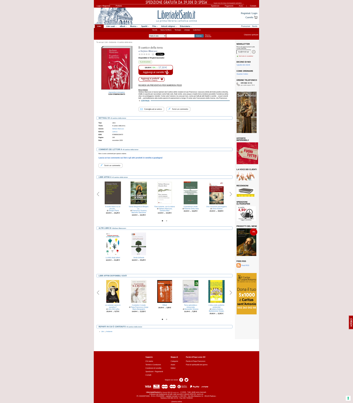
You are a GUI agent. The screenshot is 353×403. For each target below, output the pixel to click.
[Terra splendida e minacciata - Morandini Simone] (191, 291)
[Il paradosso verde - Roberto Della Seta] (191, 193)
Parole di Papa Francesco (195, 361)
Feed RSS (241, 261)
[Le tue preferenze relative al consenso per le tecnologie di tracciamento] (348, 398)
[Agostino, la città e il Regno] (246, 242)
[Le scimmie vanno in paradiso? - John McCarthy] (112, 291)
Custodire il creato (139, 305)
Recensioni (242, 186)
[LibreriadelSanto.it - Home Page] (176, 16)
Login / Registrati (103, 6)
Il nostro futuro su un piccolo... (112, 207)
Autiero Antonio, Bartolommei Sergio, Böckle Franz (216, 311)
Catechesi (197, 30)
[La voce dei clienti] (245, 176)
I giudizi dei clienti (243, 65)
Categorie (174, 361)
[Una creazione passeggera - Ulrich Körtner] (216, 193)
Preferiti (119, 6)
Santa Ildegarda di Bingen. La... (139, 207)
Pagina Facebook (181, 379)
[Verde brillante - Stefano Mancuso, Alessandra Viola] (138, 244)
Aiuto (241, 6)
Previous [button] (98, 194)
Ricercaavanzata (208, 35)
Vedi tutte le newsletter (246, 56)
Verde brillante (138, 258)
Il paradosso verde (191, 207)
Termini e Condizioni (153, 365)
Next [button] (230, 194)
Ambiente (112, 42)
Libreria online (176, 402)
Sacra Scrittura (165, 30)
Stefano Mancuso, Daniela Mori (165, 210)
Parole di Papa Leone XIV (195, 357)
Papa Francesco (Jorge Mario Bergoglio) (139, 308)
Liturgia (187, 30)
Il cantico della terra (125, 42)
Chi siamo (149, 361)
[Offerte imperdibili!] (248, 153)
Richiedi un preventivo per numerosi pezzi (160, 85)
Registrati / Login (249, 13)
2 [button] (166, 221)
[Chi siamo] (113, 16)
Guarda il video (242, 74)
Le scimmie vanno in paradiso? (113, 306)
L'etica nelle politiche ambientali (216, 306)
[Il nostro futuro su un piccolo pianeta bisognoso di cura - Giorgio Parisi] (113, 193)
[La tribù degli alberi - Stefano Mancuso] (112, 244)
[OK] (253, 51)
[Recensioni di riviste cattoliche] (245, 192)
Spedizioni (215, 6)
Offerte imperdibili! (242, 139)
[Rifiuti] (164, 291)
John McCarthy (113, 309)
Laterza (114, 131)
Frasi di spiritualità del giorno (197, 365)
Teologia (178, 30)
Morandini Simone (191, 309)
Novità (154, 30)
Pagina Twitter (186, 379)
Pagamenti (229, 6)
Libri (106, 42)
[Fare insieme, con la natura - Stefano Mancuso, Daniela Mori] (164, 193)
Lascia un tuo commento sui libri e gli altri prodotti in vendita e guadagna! (130, 158)
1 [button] (162, 221)
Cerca (198, 36)
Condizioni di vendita (153, 368)
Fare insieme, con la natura (164, 207)
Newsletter (243, 44)
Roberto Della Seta (191, 209)
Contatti (253, 6)
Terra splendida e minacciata (190, 306)
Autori (173, 365)
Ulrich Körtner (217, 209)
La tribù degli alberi (113, 258)
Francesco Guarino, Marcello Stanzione (139, 211)
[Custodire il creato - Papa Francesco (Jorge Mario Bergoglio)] (138, 291)
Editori (173, 368)
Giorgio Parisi (114, 211)
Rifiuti (165, 305)
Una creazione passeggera (216, 207)
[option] (113, 198)
